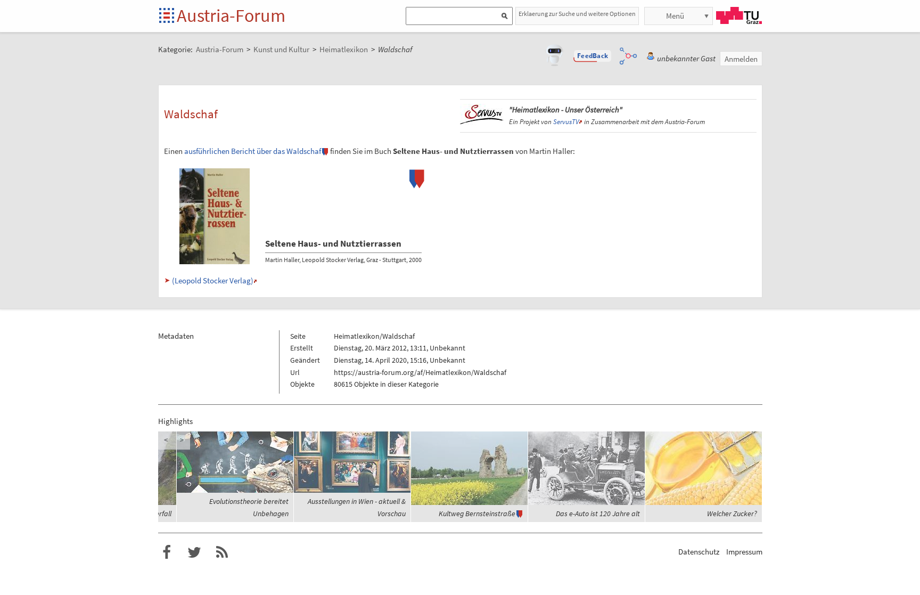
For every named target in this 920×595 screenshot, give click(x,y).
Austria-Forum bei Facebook (166, 552)
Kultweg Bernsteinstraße (477, 513)
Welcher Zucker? (732, 513)
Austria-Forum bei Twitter (194, 552)
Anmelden (741, 59)
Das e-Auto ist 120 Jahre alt (598, 513)
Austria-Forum (231, 15)
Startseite (167, 16)
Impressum (744, 552)
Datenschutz (698, 552)
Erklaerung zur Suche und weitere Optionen (577, 14)
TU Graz (739, 15)
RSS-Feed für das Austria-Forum (222, 552)
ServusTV (566, 121)
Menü (675, 16)
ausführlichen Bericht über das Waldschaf (252, 151)
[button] (592, 56)
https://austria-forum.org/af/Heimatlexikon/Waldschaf (420, 372)
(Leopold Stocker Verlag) (212, 280)
